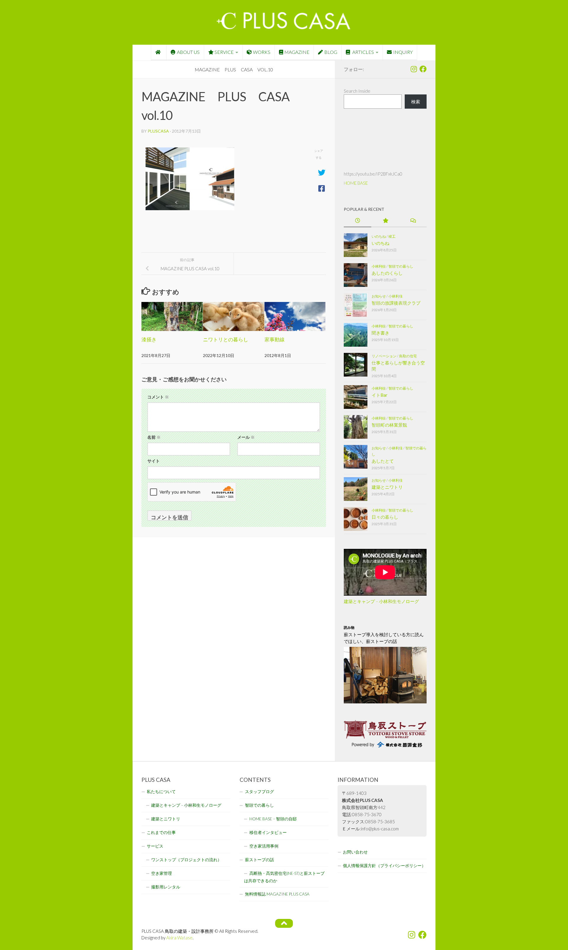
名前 (154, 437)
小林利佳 (379, 266)
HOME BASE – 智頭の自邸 (273, 818)
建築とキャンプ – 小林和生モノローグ (381, 601)
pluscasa (158, 131)
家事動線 (274, 339)
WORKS (261, 52)
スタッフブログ (259, 791)
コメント (158, 396)
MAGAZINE (296, 52)
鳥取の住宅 (408, 356)
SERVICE (224, 52)
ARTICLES (362, 52)
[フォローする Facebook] (423, 69)
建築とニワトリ (387, 487)
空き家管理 (161, 873)
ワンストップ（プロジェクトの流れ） (186, 859)
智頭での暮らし (400, 266)
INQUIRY (403, 52)
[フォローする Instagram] (413, 69)
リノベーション (384, 356)
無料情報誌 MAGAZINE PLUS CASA (277, 894)
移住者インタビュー (268, 832)
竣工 (392, 236)
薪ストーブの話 (259, 859)
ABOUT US (188, 52)
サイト (153, 460)
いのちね (379, 236)
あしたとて (383, 461)
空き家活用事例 (263, 846)
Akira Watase (179, 937)
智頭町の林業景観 (389, 424)
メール (246, 437)
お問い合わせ (355, 852)
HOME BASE (356, 183)
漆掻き (148, 339)
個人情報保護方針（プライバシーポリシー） (384, 865)
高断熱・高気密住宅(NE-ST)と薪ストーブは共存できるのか (284, 877)
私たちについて (161, 791)
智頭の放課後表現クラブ (396, 303)
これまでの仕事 (161, 832)
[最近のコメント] (413, 221)
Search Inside (357, 91)
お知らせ (379, 296)
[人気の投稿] (385, 221)
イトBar (380, 395)
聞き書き (380, 332)
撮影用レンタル (165, 887)
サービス (155, 846)
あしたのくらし (387, 273)
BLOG (330, 52)
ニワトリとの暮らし (225, 339)
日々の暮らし (385, 517)
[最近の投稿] (357, 221)
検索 (415, 101)
